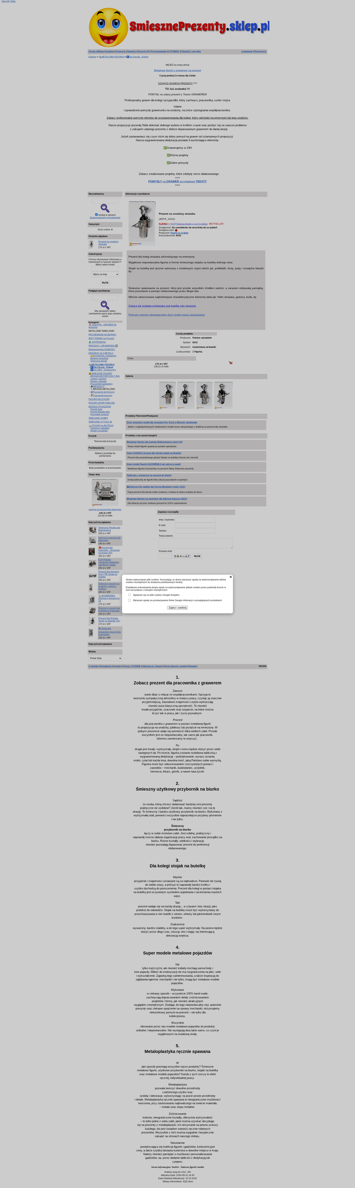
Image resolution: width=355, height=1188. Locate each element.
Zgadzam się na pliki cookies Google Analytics (156, 595)
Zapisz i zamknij (177, 607)
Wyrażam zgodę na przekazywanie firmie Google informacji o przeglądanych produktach (177, 600)
